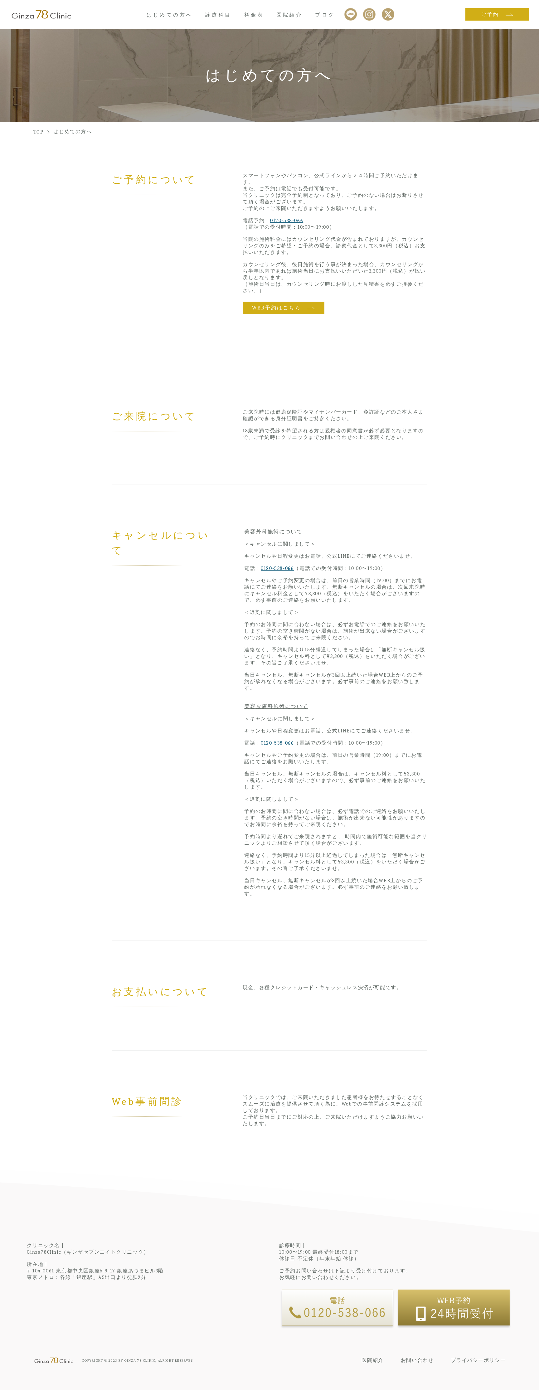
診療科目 (218, 15)
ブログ (325, 15)
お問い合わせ (417, 1360)
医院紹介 (289, 15)
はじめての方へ (170, 15)
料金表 (254, 15)
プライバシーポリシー (478, 1360)
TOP (38, 132)
